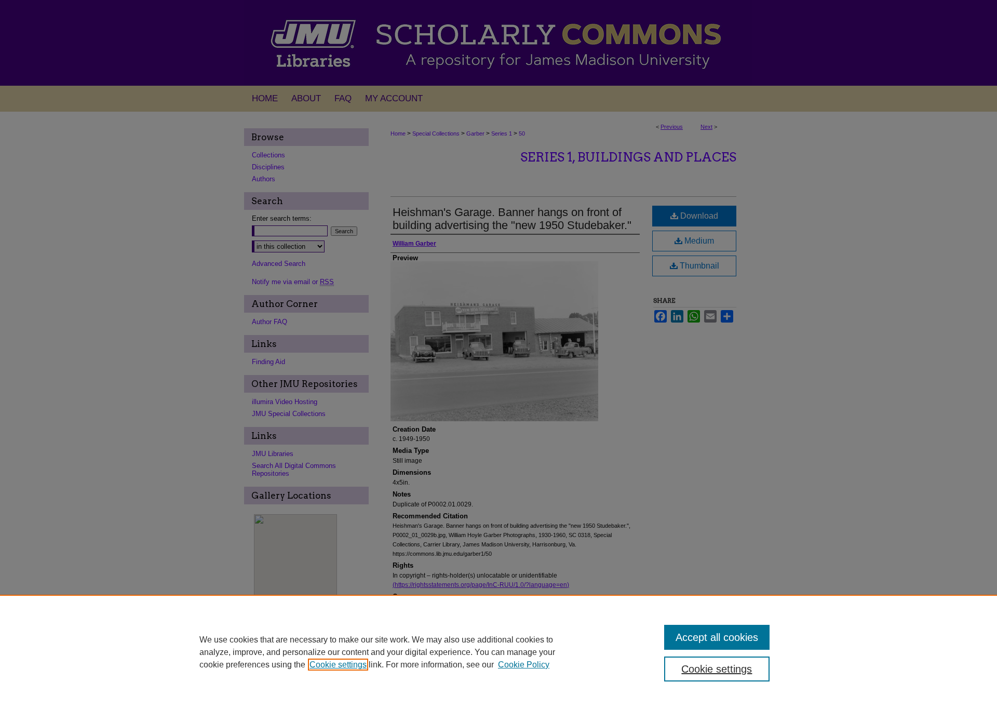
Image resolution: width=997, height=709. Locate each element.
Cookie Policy (523, 664)
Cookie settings (338, 664)
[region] (498, 652)
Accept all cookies (717, 637)
